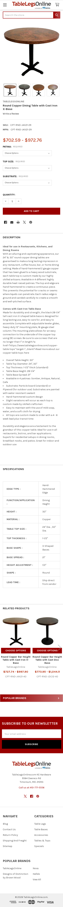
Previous (3, 647)
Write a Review (11, 113)
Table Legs (40, 823)
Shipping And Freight (15, 840)
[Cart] (58, 5)
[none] (31, 51)
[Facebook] (5, 222)
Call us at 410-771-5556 (31, 787)
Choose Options (15, 650)
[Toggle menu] (5, 5)
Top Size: (14, 161)
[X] (24, 222)
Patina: (13, 146)
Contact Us (9, 829)
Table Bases (41, 829)
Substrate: (15, 176)
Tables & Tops (42, 840)
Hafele (36, 873)
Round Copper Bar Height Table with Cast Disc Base (47, 659)
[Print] (18, 222)
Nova (35, 868)
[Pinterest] (30, 222)
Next (59, 647)
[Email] (12, 222)
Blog (5, 823)
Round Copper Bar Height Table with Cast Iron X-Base (15, 659)
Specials (39, 846)
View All (37, 879)
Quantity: (9, 194)
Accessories (41, 835)
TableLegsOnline (12, 868)
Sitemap (7, 846)
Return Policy (10, 835)
